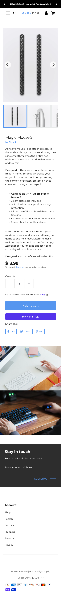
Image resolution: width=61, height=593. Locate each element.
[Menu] (8, 13)
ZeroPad (23, 571)
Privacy (9, 545)
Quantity (10, 276)
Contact (9, 525)
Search (9, 519)
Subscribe (40, 478)
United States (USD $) (28, 577)
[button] (14, 13)
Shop (8, 512)
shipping (19, 267)
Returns (9, 538)
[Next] (56, 4)
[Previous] (5, 4)
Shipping (10, 532)
